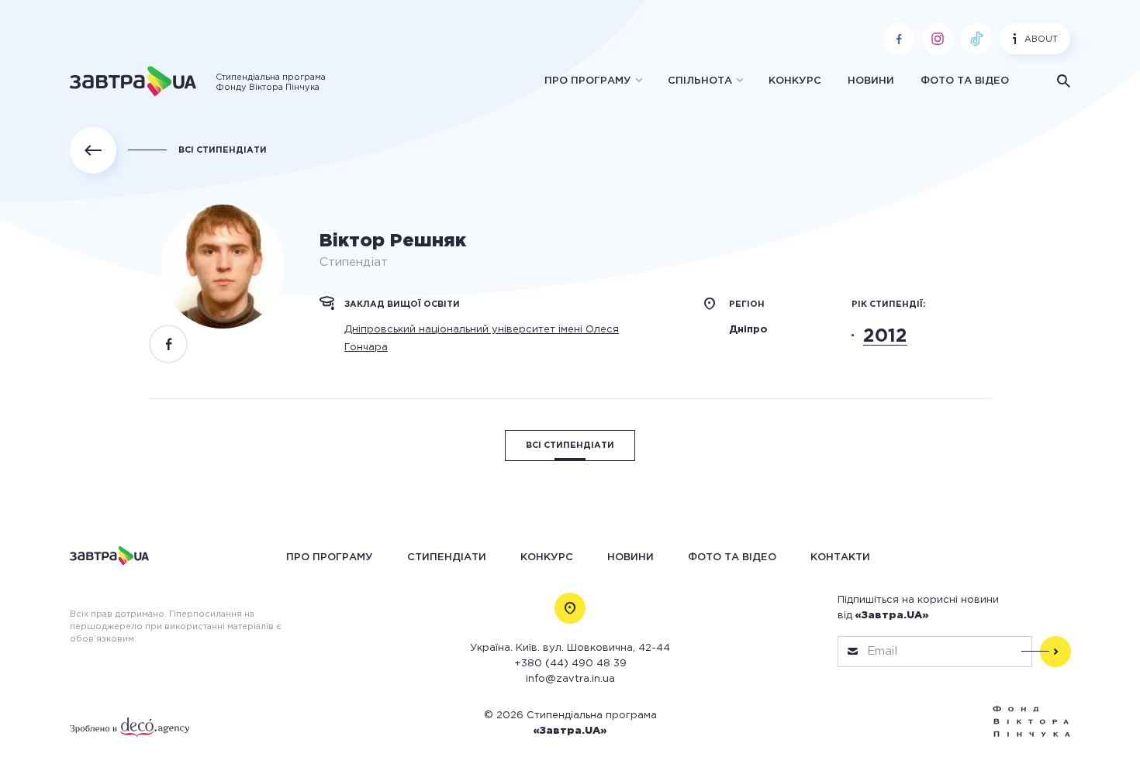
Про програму (587, 81)
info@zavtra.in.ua (570, 679)
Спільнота (700, 81)
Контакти (840, 557)
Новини (871, 81)
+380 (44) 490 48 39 (570, 663)
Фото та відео (965, 81)
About (1041, 39)
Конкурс (795, 81)
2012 (885, 336)
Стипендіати (446, 557)
